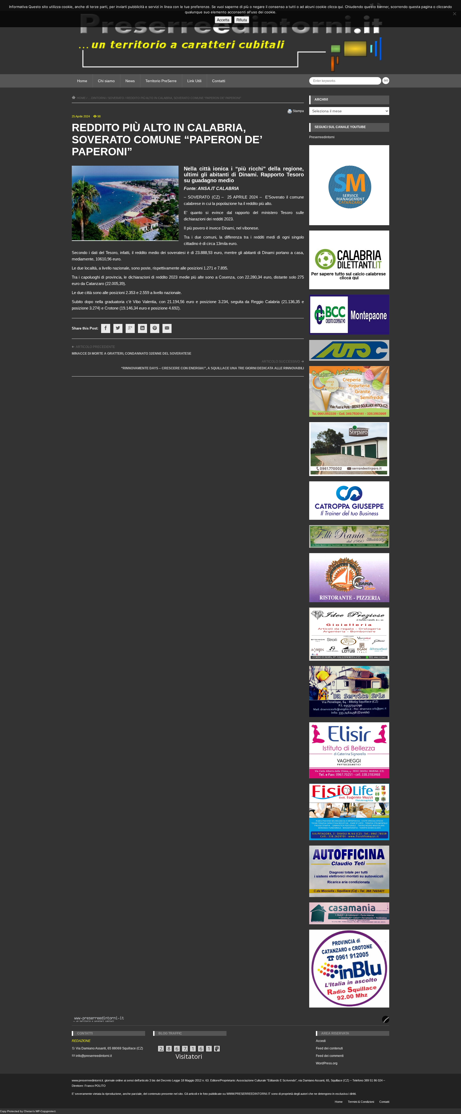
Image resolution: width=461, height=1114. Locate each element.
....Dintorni (97, 98)
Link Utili (194, 81)
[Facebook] (105, 328)
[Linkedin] (142, 328)
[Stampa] (290, 111)
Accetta (223, 19)
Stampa (298, 111)
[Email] (167, 328)
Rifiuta (241, 19)
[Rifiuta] (454, 13)
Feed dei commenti (330, 1056)
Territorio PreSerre (161, 81)
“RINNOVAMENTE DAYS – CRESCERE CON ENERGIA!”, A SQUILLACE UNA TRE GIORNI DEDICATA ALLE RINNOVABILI (212, 368)
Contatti (218, 81)
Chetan (28, 1111)
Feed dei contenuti (329, 1048)
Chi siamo (106, 81)
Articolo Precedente (95, 347)
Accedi (321, 1041)
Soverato (116, 98)
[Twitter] (118, 328)
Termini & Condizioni (361, 1101)
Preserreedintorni (322, 137)
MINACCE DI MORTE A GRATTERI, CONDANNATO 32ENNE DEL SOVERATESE (131, 353)
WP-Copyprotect (45, 1111)
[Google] (130, 328)
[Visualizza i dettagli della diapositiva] (349, 260)
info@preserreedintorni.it (94, 1056)
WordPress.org (326, 1063)
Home (82, 81)
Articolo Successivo (281, 361)
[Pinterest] (155, 328)
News (130, 81)
